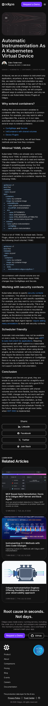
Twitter (25, 440)
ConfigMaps (11, 128)
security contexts (35, 293)
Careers (7, 682)
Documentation (10, 687)
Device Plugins (12, 135)
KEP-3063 (11, 411)
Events (7, 677)
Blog (6, 673)
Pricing (7, 668)
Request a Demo (31, 4)
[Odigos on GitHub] (39, 698)
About (6, 659)
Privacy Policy (14, 698)
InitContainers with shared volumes (21, 131)
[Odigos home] (8, 4)
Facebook (26, 433)
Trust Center (29, 698)
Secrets (24, 128)
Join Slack (26, 446)
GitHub (38, 635)
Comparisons (9, 663)
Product (7, 654)
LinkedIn (26, 426)
